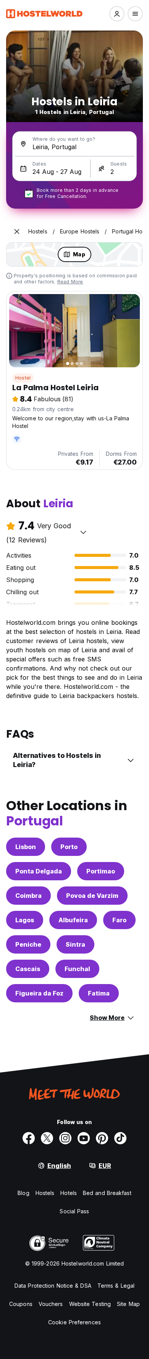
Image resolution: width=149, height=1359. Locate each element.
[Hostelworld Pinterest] (102, 1138)
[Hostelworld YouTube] (84, 1138)
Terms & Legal (115, 1285)
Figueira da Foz (39, 993)
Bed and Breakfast (107, 1193)
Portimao (100, 871)
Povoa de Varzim (92, 895)
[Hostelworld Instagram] (65, 1138)
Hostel (23, 378)
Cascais (27, 969)
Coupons (20, 1304)
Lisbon (25, 847)
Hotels (68, 1193)
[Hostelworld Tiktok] (120, 1138)
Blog (23, 1193)
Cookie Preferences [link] (74, 1322)
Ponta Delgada (38, 871)
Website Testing (90, 1304)
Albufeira (73, 920)
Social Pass (74, 1211)
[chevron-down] (83, 532)
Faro (119, 920)
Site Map (128, 1304)
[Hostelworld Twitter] (47, 1138)
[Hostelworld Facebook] (29, 1138)
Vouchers (51, 1304)
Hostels (45, 1193)
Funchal (77, 969)
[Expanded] (17, 231)
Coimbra (28, 895)
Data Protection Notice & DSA (53, 1285)
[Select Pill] (117, 13)
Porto (69, 847)
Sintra (75, 944)
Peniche (28, 944)
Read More (70, 282)
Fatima (99, 993)
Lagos (24, 920)
